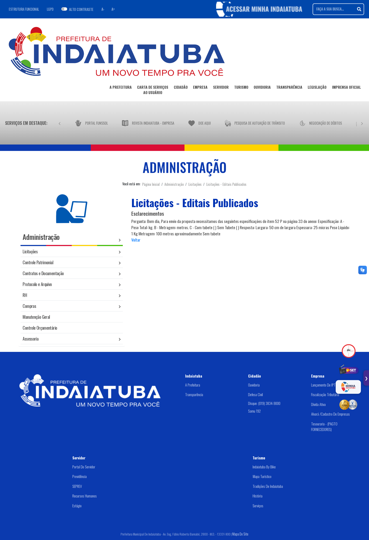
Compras (29, 305)
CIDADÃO (181, 87)
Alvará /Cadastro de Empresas (330, 414)
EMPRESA (200, 87)
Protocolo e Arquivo (37, 284)
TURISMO (241, 87)
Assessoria (30, 338)
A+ (113, 9)
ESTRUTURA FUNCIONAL (24, 9)
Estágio (77, 505)
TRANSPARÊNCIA (289, 87)
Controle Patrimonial (38, 262)
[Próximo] (362, 123)
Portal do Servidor (83, 466)
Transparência (194, 394)
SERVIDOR (221, 87)
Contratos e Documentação (43, 273)
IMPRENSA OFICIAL (346, 87)
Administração (174, 184)
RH (25, 295)
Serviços (258, 505)
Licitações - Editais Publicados (226, 184)
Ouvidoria (254, 385)
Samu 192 (254, 411)
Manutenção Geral (36, 316)
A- (102, 9)
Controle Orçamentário (40, 327)
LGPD (50, 9)
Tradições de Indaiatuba (268, 486)
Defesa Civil (255, 394)
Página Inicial (151, 184)
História (257, 496)
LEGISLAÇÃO (317, 87)
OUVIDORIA (262, 87)
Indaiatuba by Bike (264, 466)
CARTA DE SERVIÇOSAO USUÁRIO (152, 89)
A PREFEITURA (121, 87)
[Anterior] (59, 123)
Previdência (79, 476)
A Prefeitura (192, 385)
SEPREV (77, 486)
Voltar (136, 240)
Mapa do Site (240, 534)
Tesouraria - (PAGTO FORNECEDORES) (324, 426)
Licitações (195, 184)
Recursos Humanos (84, 496)
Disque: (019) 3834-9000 (264, 403)
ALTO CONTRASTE (81, 9)
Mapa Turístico (262, 476)
